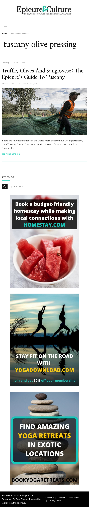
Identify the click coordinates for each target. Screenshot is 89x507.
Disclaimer (74, 497)
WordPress (7, 502)
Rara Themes (22, 499)
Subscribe (49, 497)
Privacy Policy (19, 502)
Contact (61, 497)
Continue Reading (11, 154)
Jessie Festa (9, 84)
